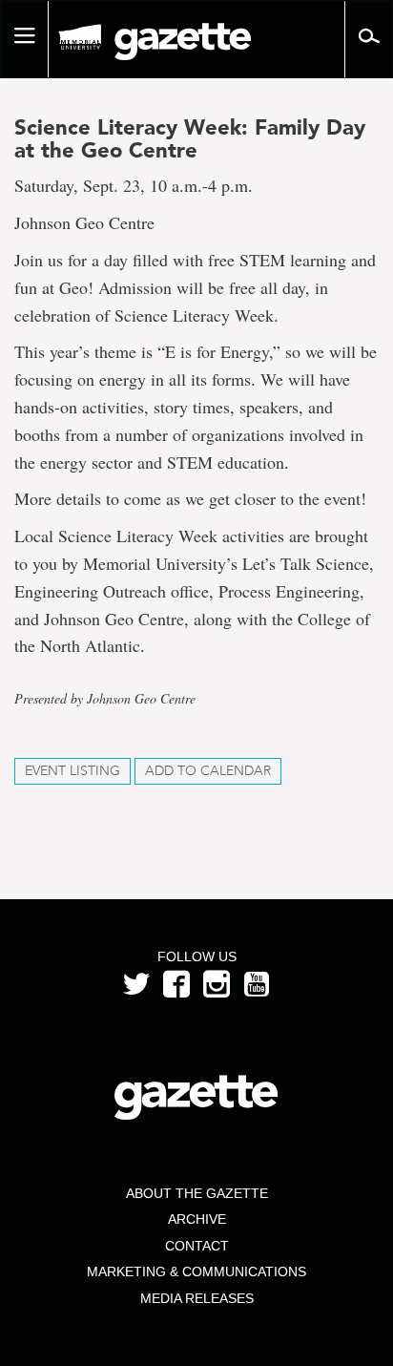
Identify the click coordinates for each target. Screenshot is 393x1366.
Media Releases (197, 1298)
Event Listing (72, 771)
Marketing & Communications (196, 1271)
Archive (197, 1219)
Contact (197, 1245)
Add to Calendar (208, 771)
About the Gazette (197, 1193)
